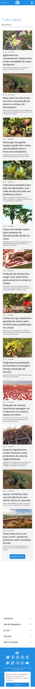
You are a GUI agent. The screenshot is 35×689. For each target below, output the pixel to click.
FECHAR (17, 685)
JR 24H (6, 630)
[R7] (17, 652)
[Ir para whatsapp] (22, 663)
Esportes (8, 618)
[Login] (32, 2)
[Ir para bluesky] (8, 657)
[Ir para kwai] (22, 657)
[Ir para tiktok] (13, 663)
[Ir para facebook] (13, 657)
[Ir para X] (17, 663)
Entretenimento (12, 624)
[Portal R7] (17, 2)
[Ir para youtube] (27, 663)
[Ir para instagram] (17, 657)
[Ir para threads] (27, 657)
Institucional (11, 642)
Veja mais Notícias (17, 556)
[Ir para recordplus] (8, 663)
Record (7, 636)
